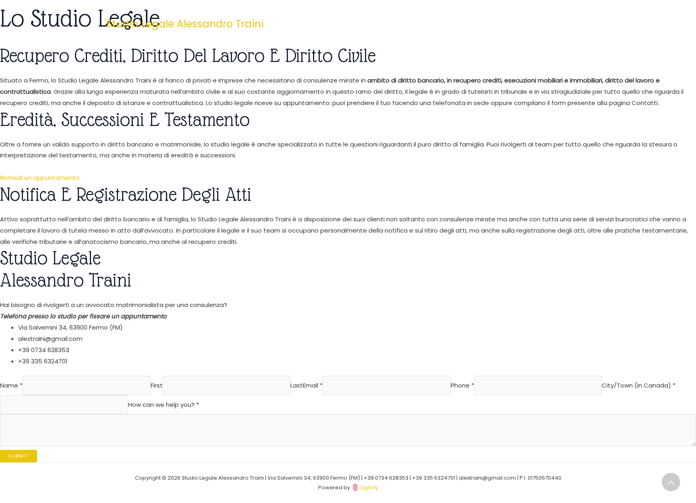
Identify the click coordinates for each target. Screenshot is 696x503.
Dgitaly (369, 487)
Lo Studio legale (446, 24)
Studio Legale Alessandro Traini (185, 24)
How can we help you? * (163, 404)
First (157, 385)
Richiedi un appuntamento (40, 177)
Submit (18, 456)
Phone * (462, 385)
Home (402, 24)
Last (296, 385)
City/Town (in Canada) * (638, 385)
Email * (313, 385)
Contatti (496, 24)
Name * (11, 385)
